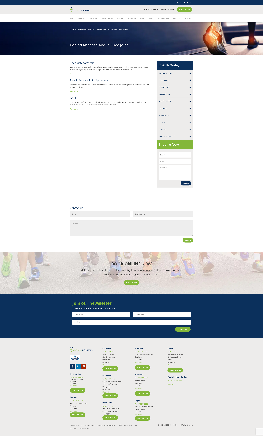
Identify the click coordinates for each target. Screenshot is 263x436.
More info (73, 385)
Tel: (174, 380)
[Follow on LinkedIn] (78, 366)
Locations (187, 18)
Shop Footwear (146, 18)
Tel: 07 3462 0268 (76, 401)
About (175, 18)
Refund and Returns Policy (127, 425)
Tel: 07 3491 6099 (108, 406)
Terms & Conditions (88, 425)
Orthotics (132, 18)
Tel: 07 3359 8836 (108, 352)
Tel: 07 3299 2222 (141, 404)
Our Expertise (107, 18)
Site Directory (84, 428)
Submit (186, 183)
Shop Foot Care (163, 18)
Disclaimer (73, 428)
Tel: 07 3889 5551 (141, 378)
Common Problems (77, 18)
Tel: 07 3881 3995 (141, 352)
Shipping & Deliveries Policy (106, 425)
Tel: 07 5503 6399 (173, 352)
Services (120, 18)
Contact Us (180, 2)
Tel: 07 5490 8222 (108, 379)
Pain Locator (94, 18)
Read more (74, 74)
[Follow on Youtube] (83, 366)
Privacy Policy (74, 425)
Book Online (184, 9)
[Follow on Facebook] (72, 366)
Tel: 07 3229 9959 (76, 377)
